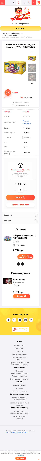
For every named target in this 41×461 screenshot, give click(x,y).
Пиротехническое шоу (19, 407)
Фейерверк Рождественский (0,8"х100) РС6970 (24, 237)
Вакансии (19, 348)
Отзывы (19, 388)
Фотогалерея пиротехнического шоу (19, 412)
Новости (19, 351)
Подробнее (20, 455)
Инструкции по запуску (19, 379)
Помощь (19, 382)
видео (15, 92)
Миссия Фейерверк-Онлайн (19, 358)
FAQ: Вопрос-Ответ (19, 391)
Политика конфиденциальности (19, 372)
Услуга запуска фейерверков (19, 280)
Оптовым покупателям (19, 394)
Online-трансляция (19, 354)
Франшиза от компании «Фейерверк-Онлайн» (19, 363)
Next (32, 83)
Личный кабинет (13, 2)
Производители (19, 385)
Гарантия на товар (19, 376)
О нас (19, 341)
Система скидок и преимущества (19, 399)
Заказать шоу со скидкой (19, 417)
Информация (19, 367)
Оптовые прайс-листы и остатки (19, 404)
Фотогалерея (19, 345)
